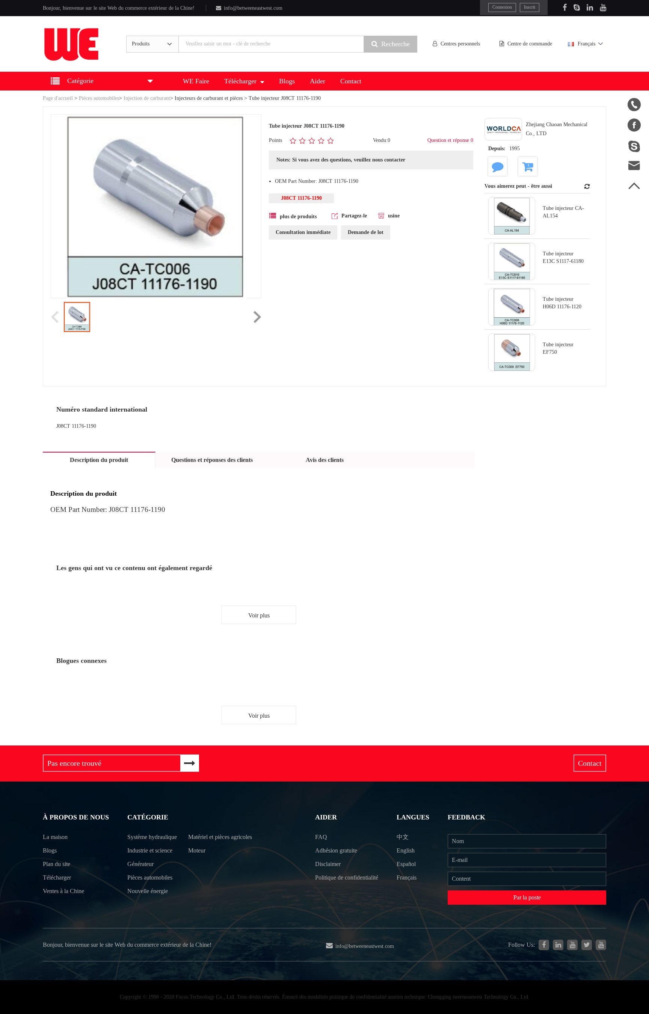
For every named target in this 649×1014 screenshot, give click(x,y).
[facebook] (544, 945)
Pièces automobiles (99, 98)
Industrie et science (149, 850)
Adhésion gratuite (336, 850)
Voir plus (259, 615)
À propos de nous (76, 817)
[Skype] (577, 7)
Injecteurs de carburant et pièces (209, 98)
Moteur (196, 850)
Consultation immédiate (303, 232)
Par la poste (527, 897)
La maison (55, 837)
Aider (317, 81)
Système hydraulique (152, 837)
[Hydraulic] (572, 945)
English (406, 850)
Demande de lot (365, 232)
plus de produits (298, 216)
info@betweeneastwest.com (253, 8)
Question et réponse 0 (450, 140)
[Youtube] (603, 7)
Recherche (395, 44)
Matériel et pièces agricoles (220, 837)
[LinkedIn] (590, 7)
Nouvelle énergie (147, 891)
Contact (350, 81)
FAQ (321, 837)
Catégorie (147, 817)
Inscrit (529, 7)
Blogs (287, 81)
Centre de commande (529, 44)
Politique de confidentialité (346, 877)
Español (406, 864)
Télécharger (240, 81)
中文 (403, 837)
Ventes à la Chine (63, 891)
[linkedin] (558, 945)
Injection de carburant (147, 98)
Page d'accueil (58, 98)
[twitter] (586, 945)
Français (586, 44)
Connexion (502, 7)
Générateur (140, 864)
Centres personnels (460, 44)
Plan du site (56, 864)
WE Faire (196, 81)
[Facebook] (565, 7)
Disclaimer (328, 864)
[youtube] (601, 945)
